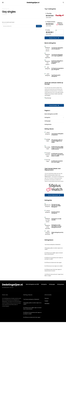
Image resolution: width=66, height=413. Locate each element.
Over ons (47, 298)
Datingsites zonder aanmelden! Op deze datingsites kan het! (56, 226)
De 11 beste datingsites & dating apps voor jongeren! (57, 62)
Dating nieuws (48, 124)
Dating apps (48, 121)
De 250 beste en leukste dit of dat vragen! (57, 161)
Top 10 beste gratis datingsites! (55, 75)
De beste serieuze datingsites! (55, 212)
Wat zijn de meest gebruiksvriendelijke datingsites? (56, 206)
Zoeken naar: (4, 23)
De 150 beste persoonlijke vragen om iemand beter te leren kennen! (57, 148)
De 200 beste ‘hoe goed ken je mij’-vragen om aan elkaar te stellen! (57, 155)
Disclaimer (47, 303)
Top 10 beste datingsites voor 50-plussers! (57, 48)
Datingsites (47, 117)
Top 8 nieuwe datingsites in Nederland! (57, 134)
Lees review (48, 17)
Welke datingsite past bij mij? (57, 233)
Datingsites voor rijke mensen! (56, 219)
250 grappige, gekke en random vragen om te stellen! (56, 141)
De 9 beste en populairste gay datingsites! (57, 69)
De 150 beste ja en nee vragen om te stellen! (54, 265)
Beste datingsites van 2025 (51, 114)
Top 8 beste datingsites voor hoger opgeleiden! (57, 55)
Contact (46, 300)
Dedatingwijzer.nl (33, 3)
